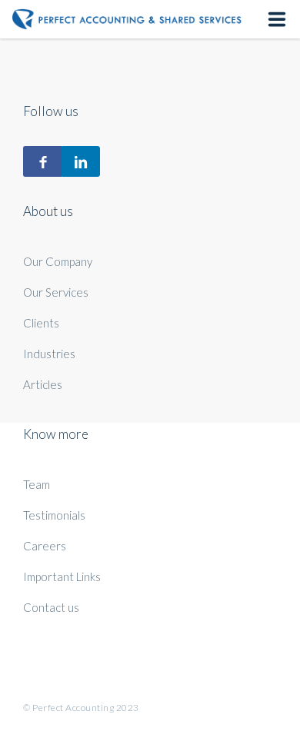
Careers (44, 546)
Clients (41, 323)
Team (36, 484)
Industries (49, 354)
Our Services (55, 292)
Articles (42, 384)
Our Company (57, 261)
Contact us (51, 607)
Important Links (62, 576)
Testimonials (54, 515)
